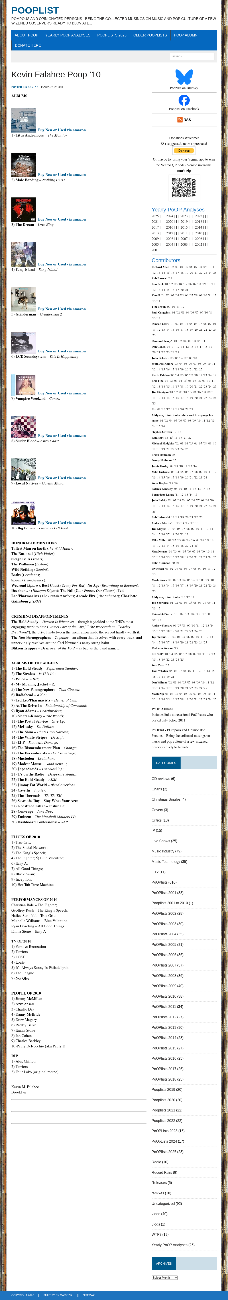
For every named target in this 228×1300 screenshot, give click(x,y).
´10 (209, 267)
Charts (157, 789)
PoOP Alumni (186, 35)
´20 (191, 273)
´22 (200, 273)
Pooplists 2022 (163, 1121)
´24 (210, 273)
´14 (163, 273)
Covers (157, 810)
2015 (184, 227)
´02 (172, 267)
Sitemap (89, 1295)
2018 (198, 221)
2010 (198, 233)
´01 (166, 284)
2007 (184, 238)
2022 (198, 215)
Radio (156, 1162)
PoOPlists (159, 882)
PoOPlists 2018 (164, 1079)
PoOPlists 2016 (164, 1058)
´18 (182, 273)
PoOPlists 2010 (164, 996)
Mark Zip (66, 1295)
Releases (159, 1183)
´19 (186, 273)
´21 (196, 273)
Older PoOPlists (150, 35)
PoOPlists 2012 (164, 1017)
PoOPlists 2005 (164, 944)
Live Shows (161, 841)
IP (153, 830)
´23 (205, 273)
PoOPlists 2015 (164, 1048)
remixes (158, 1193)
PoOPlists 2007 (164, 965)
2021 (155, 221)
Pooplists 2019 (163, 1089)
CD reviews (161, 779)
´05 (186, 267)
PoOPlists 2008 (164, 976)
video (156, 1214)
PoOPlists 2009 (164, 986)
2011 (184, 233)
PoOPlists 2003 (164, 924)
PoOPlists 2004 (164, 934)
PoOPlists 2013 (164, 1027)
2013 (155, 233)
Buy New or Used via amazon (62, 130)
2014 (198, 227)
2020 (169, 221)
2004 (169, 244)
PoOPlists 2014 (164, 1038)
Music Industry (163, 851)
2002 (198, 244)
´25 (214, 273)
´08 (200, 267)
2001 (155, 249)
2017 (155, 227)
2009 (155, 238)
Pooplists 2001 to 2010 (170, 903)
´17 (177, 273)
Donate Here (28, 45)
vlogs (156, 1224)
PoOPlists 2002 (164, 913)
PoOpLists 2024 (164, 1141)
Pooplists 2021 (163, 1110)
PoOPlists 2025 (111, 35)
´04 (181, 267)
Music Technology (166, 862)
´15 (168, 273)
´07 (195, 267)
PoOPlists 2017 (164, 1069)
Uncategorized (163, 1204)
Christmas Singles (166, 799)
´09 (205, 267)
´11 (214, 267)
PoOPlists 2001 (164, 893)
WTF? (156, 1234)
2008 (169, 238)
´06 (191, 267)
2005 (155, 244)
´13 (158, 273)
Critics (157, 820)
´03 (177, 267)
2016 (169, 227)
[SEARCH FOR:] (192, 56)
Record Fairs (162, 1172)
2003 (184, 244)
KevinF (33, 87)
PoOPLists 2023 (164, 1131)
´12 (154, 273)
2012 (169, 233)
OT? (155, 872)
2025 (155, 215)
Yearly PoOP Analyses (67, 35)
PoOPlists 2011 (164, 1007)
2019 (184, 221)
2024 (169, 215)
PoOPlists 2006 (164, 955)
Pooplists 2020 (163, 1100)
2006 (198, 238)
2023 (184, 215)
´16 (172, 273)
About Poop (26, 35)
